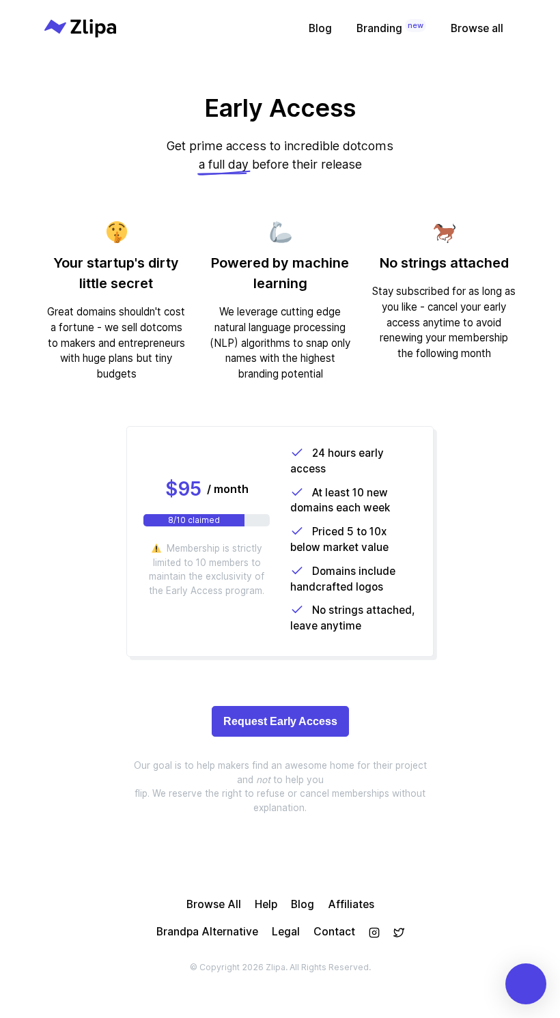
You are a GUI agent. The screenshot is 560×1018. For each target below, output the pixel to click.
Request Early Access (280, 721)
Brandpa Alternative (207, 931)
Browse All (213, 904)
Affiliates (351, 904)
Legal (286, 931)
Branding (389, 27)
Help (266, 904)
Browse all (477, 28)
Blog (320, 28)
